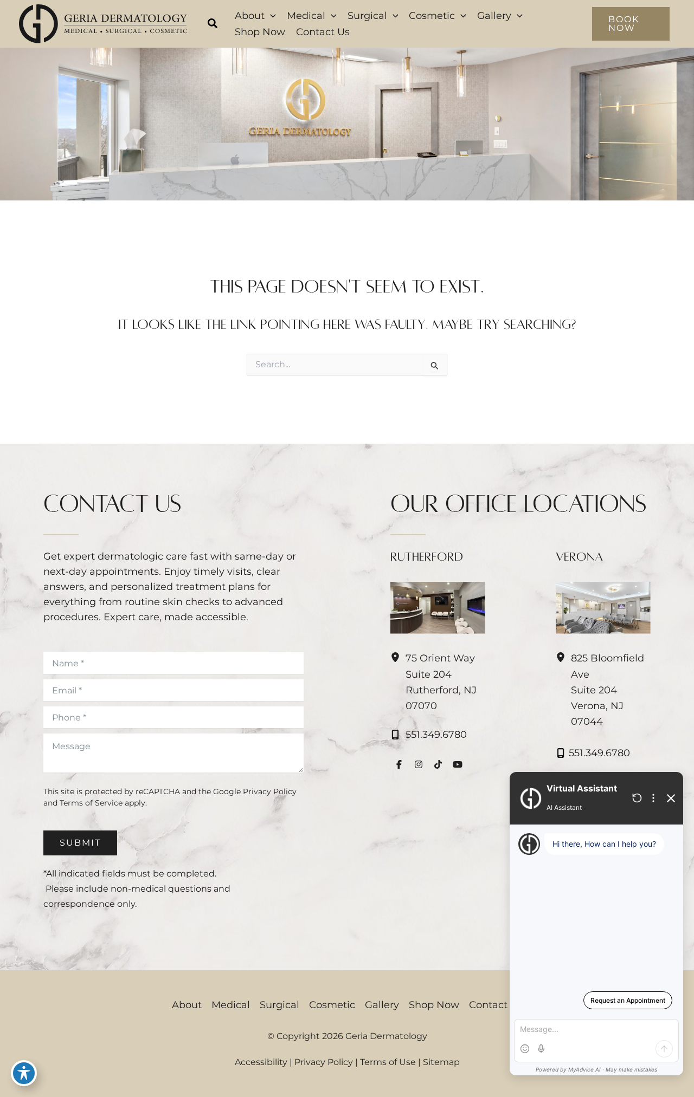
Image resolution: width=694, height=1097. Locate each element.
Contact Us (496, 1005)
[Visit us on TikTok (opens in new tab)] (438, 764)
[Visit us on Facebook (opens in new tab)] (399, 764)
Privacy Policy (270, 791)
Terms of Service (91, 803)
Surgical (279, 1005)
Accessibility (261, 1062)
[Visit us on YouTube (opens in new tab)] (457, 764)
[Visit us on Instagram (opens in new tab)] (418, 764)
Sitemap (441, 1062)
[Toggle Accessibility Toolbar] (24, 1073)
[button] (213, 24)
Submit (80, 843)
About (187, 1005)
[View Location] (398, 657)
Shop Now (434, 1005)
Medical (230, 1005)
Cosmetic (332, 1005)
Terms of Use (388, 1062)
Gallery (382, 1005)
